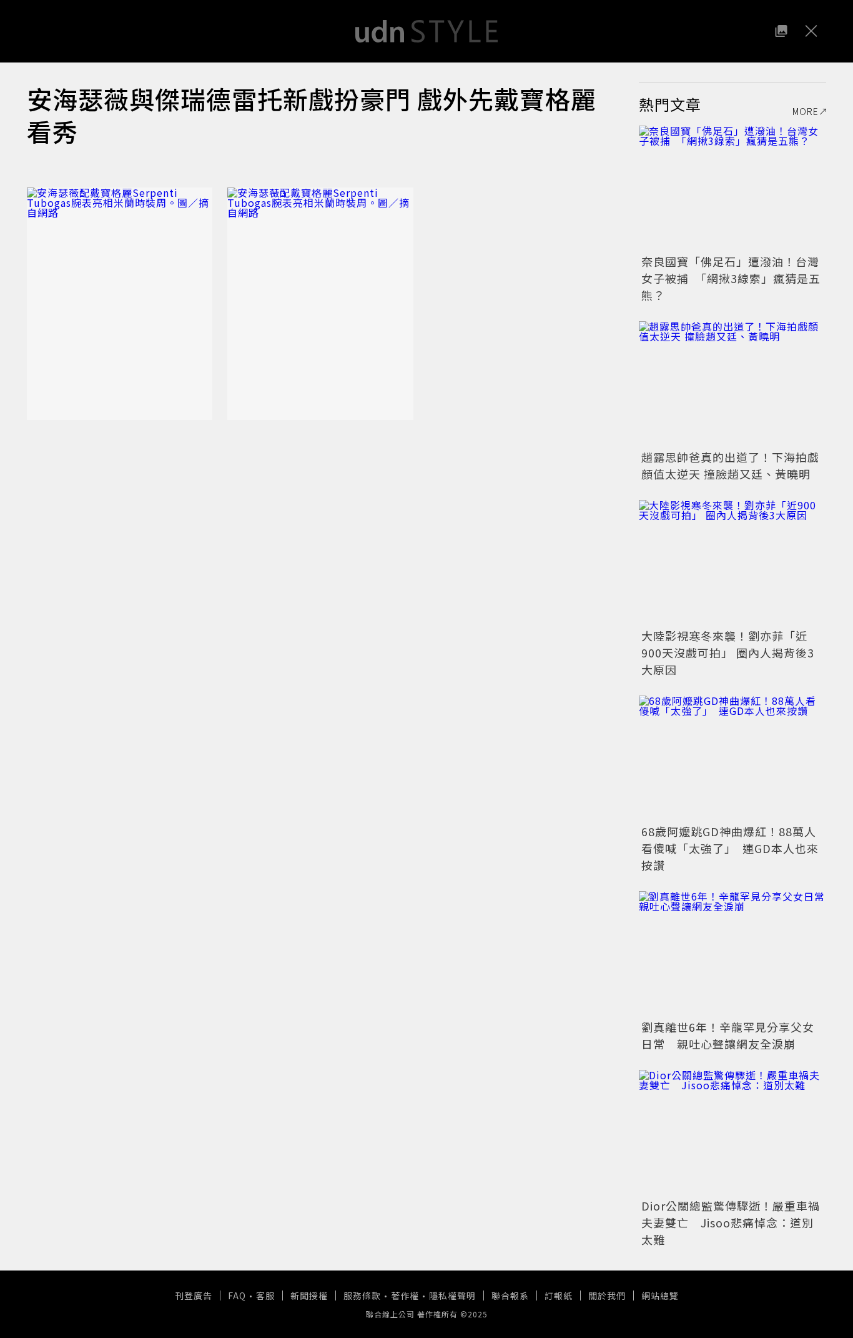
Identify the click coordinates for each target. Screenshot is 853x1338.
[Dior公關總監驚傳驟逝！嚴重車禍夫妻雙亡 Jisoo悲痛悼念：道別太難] (732, 1132)
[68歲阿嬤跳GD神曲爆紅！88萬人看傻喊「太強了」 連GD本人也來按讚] (732, 758)
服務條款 (362, 1295)
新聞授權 (309, 1296)
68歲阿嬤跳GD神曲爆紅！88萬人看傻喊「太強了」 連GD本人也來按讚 (730, 848)
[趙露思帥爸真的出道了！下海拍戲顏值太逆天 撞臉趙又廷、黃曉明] (732, 383)
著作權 (405, 1295)
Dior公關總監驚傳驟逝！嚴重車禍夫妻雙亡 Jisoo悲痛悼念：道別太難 (730, 1222)
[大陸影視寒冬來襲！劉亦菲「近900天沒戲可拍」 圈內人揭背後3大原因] (732, 562)
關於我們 (607, 1296)
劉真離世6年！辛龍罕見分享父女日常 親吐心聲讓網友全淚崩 (727, 1035)
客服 (265, 1295)
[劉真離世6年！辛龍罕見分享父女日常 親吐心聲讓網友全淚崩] (732, 953)
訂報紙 (559, 1296)
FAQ (237, 1295)
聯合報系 (510, 1296)
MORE (805, 111)
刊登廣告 (193, 1296)
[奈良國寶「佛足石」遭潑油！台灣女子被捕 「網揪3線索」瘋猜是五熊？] (732, 188)
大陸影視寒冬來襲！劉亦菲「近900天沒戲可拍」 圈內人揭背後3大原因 (727, 652)
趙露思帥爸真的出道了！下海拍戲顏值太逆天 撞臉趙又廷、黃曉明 (730, 465)
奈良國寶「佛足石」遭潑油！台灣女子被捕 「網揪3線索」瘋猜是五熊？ (731, 278)
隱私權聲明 (452, 1295)
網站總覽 (660, 1296)
